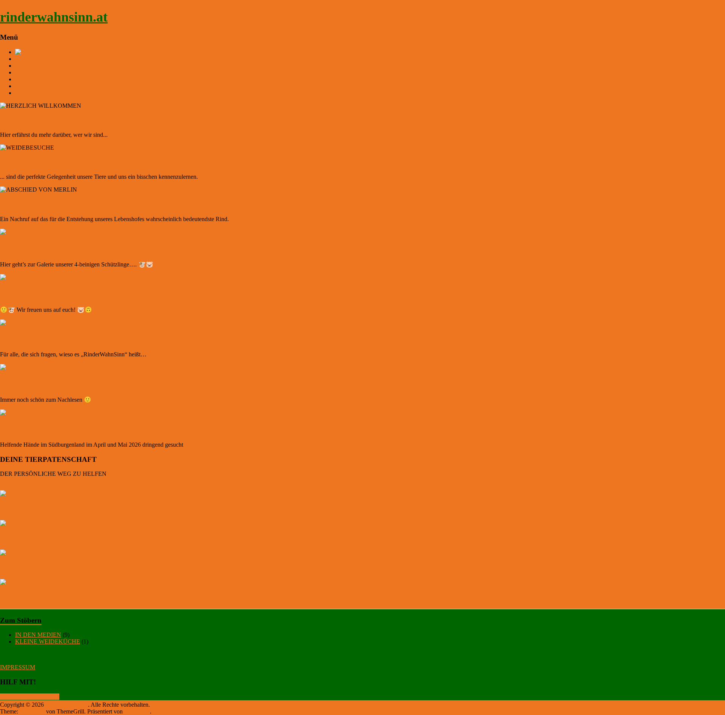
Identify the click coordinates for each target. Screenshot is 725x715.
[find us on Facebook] (45, 52)
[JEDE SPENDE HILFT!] (33, 552)
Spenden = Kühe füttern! (29, 696)
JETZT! (9, 486)
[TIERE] (362, 232)
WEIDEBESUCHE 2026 (46, 72)
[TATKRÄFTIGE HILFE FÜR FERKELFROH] (362, 412)
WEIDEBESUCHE (30, 162)
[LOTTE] (13, 582)
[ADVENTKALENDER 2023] (362, 367)
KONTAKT (30, 93)
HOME (24, 59)
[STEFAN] (14, 493)
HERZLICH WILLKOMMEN (48, 120)
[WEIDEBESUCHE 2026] (362, 277)
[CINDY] (13, 523)
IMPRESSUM (17, 667)
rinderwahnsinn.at (54, 17)
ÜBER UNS (30, 65)
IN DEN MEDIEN (38, 634)
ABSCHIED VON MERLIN (44, 204)
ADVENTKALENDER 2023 (54, 383)
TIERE (23, 79)
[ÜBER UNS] (362, 322)
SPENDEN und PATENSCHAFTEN (60, 86)
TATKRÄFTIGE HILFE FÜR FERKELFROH (91, 428)
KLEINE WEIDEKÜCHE (47, 641)
